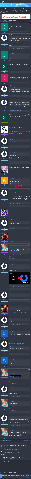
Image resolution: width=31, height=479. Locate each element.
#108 (29, 244)
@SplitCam (22, 344)
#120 (29, 428)
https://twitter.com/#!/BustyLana (12, 258)
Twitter (21, 312)
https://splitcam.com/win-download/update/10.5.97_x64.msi (16, 343)
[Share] (28, 23)
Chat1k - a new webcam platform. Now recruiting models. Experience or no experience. (14, 457)
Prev (1, 21)
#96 (29, 85)
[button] (1, 1)
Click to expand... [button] (20, 185)
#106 (29, 219)
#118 (29, 399)
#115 (29, 357)
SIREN (3, 451)
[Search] (30, 1)
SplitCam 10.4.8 (15, 250)
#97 (29, 99)
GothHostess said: (12, 152)
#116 (29, 369)
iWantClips (14, 312)
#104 (29, 189)
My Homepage (24, 312)
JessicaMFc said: (12, 36)
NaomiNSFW (6, 449)
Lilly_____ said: (11, 293)
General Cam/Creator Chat (16, 449)
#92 (29, 34)
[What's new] (28, 1)
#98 (29, 114)
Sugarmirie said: (11, 346)
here (13, 132)
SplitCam (2, 12)
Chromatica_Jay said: (12, 221)
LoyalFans (18, 312)
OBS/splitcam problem (5, 448)
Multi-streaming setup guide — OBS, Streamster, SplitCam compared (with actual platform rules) (15, 445)
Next (10, 21)
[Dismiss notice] (29, 14)
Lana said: (11, 264)
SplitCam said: (11, 53)
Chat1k (6, 458)
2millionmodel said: (12, 87)
